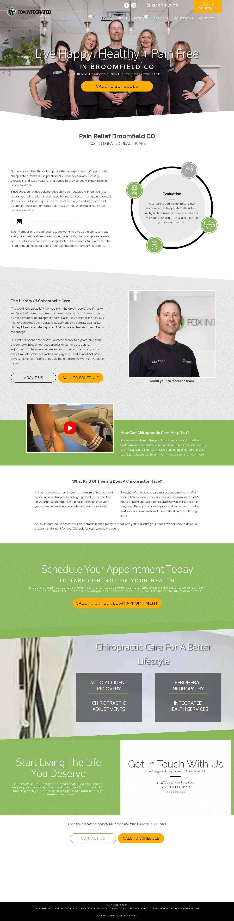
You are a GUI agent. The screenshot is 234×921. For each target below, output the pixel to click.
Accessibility (42, 908)
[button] (117, 86)
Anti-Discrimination (65, 908)
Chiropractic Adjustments (109, 706)
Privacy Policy (139, 908)
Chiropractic (33, 308)
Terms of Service (161, 908)
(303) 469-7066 (162, 4)
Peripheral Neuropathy (188, 685)
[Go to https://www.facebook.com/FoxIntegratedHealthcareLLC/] (126, 6)
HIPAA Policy (119, 908)
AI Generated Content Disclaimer (117, 915)
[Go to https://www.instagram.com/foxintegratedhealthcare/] (133, 6)
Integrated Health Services (188, 706)
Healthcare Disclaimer (94, 908)
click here (98, 245)
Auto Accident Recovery (108, 685)
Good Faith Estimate (187, 908)
